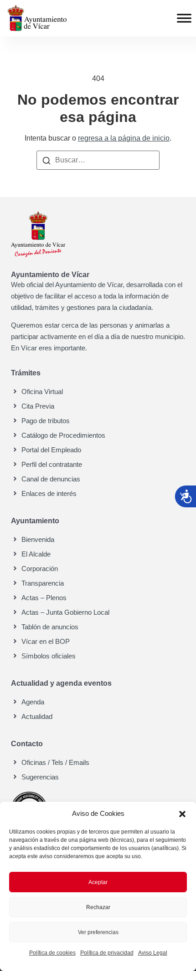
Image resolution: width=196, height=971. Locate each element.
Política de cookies (52, 953)
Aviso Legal (152, 953)
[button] (182, 813)
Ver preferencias (98, 932)
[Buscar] (46, 160)
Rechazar (98, 907)
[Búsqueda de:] (98, 160)
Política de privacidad (107, 953)
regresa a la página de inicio (124, 138)
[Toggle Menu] (184, 18)
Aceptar (98, 882)
